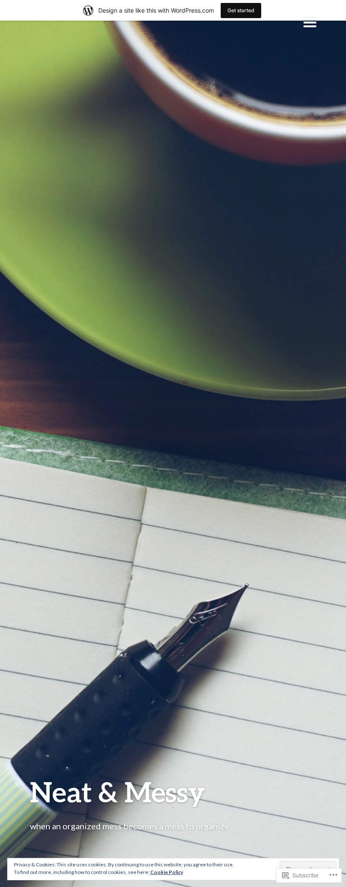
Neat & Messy (117, 791)
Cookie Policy (166, 872)
